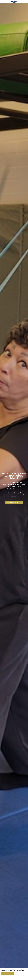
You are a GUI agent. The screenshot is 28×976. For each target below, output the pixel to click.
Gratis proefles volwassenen (19, 973)
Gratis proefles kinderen (5, 973)
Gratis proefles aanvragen (13, 502)
